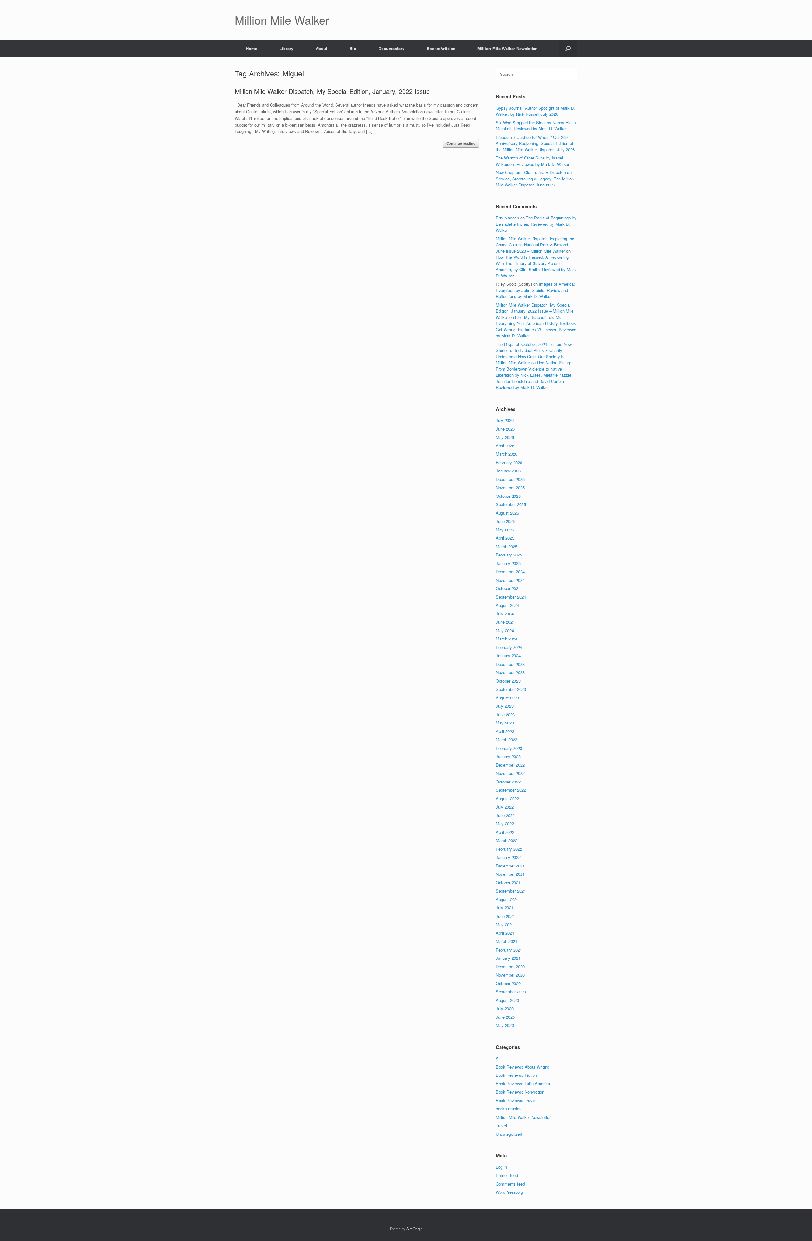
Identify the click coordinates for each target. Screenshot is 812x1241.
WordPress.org (509, 1192)
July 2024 (505, 614)
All (498, 1058)
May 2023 (505, 723)
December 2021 (510, 866)
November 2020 (510, 975)
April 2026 (505, 446)
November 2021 (510, 874)
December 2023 (510, 664)
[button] (568, 48)
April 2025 (505, 538)
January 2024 (508, 656)
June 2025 (505, 521)
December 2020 (510, 967)
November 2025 (510, 487)
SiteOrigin (414, 1228)
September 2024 (511, 597)
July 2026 (505, 420)
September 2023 (511, 689)
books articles (508, 1109)
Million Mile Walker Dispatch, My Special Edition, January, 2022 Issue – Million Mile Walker (534, 311)
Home (251, 48)
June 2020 (505, 1017)
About (321, 48)
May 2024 (505, 630)
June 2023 (505, 714)
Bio (353, 48)
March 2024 (506, 639)
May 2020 (505, 1025)
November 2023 (510, 672)
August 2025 (507, 513)
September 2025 (511, 504)
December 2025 (510, 479)
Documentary (391, 48)
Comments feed (510, 1184)
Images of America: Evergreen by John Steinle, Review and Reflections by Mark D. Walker (535, 290)
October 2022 (508, 782)
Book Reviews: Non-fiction (520, 1092)
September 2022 (511, 790)
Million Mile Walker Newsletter (507, 48)
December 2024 (510, 572)
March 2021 (506, 941)
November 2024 (510, 580)
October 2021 (508, 883)
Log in (501, 1167)
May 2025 (505, 530)
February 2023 (509, 748)
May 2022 (505, 824)
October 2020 (508, 983)
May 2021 (505, 924)
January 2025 (508, 563)
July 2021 (505, 908)
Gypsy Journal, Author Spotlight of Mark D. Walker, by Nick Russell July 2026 (535, 111)
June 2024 (505, 622)
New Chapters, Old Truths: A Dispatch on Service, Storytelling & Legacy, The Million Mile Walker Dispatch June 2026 (535, 178)
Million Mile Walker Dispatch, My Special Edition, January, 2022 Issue (332, 91)
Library (286, 48)
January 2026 (508, 471)
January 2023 (508, 756)
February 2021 (509, 950)
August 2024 (507, 605)
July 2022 (505, 807)
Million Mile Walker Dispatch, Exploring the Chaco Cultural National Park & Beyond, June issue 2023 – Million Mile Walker (535, 245)
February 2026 (509, 462)
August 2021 (507, 899)
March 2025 (506, 546)
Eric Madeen (507, 218)
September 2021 (511, 891)
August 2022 (507, 799)
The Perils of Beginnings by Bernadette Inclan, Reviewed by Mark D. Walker (536, 224)
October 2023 (508, 681)
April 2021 (505, 933)
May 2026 (505, 437)
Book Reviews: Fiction (516, 1075)
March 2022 (506, 840)
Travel (501, 1125)
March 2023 (506, 740)
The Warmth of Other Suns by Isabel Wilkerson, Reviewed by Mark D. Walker (532, 161)
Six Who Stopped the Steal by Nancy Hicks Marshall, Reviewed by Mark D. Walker (536, 126)
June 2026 (505, 429)
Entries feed (507, 1175)
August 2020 (507, 1000)
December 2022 (510, 765)
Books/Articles (441, 48)
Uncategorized (509, 1134)
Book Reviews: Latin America (523, 1084)
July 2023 (505, 706)
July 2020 (505, 1008)
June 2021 (505, 916)
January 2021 (508, 958)
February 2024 (509, 647)
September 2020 (511, 992)
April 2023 (505, 731)
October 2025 (508, 496)
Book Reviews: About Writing (522, 1067)
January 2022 (508, 857)
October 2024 (508, 588)
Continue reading (460, 143)
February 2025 (509, 555)
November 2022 (510, 773)
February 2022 (509, 849)
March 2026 (506, 454)
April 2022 (505, 832)
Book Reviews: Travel (516, 1100)
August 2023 (507, 698)
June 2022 (505, 815)
